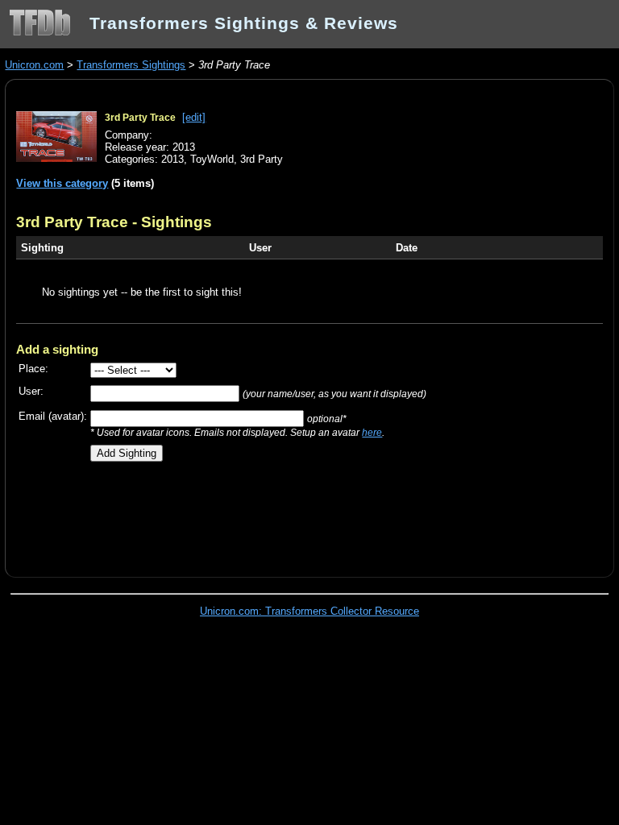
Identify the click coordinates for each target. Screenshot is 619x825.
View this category (62, 183)
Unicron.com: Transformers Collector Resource (309, 611)
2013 (172, 159)
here (372, 432)
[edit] (194, 117)
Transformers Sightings (131, 65)
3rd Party (261, 159)
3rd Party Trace (140, 117)
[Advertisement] (204, 513)
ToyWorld (212, 159)
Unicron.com (34, 65)
